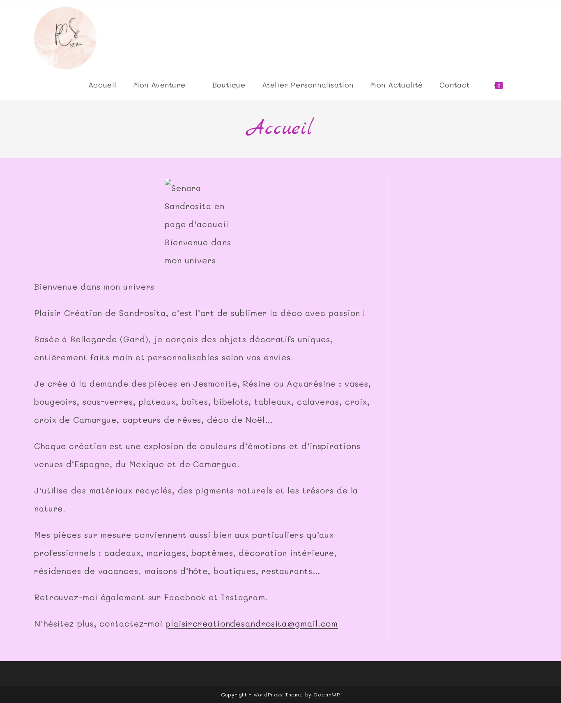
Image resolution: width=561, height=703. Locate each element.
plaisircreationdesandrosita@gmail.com (252, 623)
